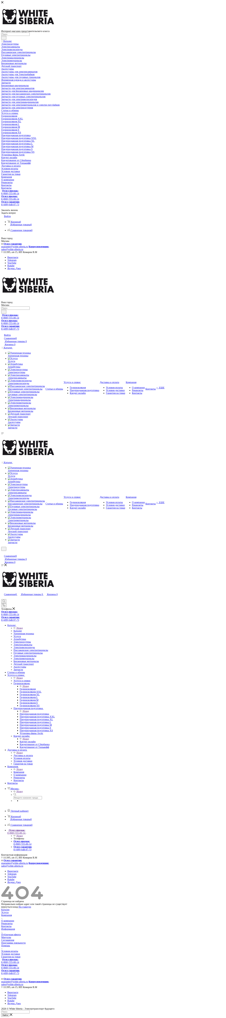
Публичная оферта (11, 934)
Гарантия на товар (10, 956)
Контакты (6, 926)
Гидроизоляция (28, 689)
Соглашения (7, 940)
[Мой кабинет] (2, 552)
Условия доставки (10, 954)
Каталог (18, 630)
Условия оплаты (9, 951)
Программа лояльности (13, 943)
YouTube (11, 263)
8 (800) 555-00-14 (10, 192)
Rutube (10, 265)
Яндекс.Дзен (14, 268)
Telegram (11, 260)
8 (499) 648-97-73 (10, 203)
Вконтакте (12, 257)
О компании (7, 920)
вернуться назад (9, 907)
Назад (20, 628)
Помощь (5, 945)
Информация (8, 929)
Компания (19, 772)
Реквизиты (7, 923)
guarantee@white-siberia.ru (14, 245)
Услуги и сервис (22, 680)
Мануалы (6, 937)
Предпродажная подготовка (34, 714)
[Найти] (3, 38)
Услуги (5, 912)
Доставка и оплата (23, 755)
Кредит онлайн (28, 741)
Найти (5, 1015)
